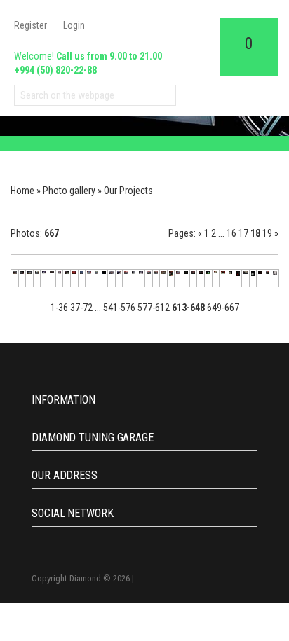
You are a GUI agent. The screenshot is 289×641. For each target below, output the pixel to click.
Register (30, 25)
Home (22, 190)
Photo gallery (69, 190)
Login (74, 25)
